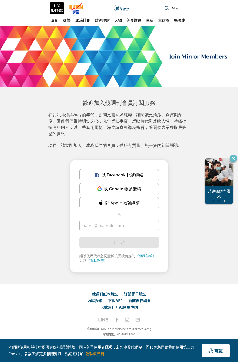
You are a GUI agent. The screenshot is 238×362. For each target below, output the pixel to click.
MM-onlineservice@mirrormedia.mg (126, 329)
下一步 (119, 242)
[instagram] (127, 319)
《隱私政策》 (96, 260)
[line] (103, 319)
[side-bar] (186, 8)
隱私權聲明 (95, 353)
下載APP (115, 300)
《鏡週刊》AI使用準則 (119, 307)
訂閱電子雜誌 (135, 294)
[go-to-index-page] (122, 8)
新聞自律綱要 (140, 300)
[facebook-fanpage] (116, 319)
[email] (137, 319)
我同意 (216, 350)
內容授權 (94, 300)
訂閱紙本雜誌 (57, 8)
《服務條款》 (145, 255)
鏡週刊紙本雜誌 (105, 294)
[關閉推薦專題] (233, 158)
